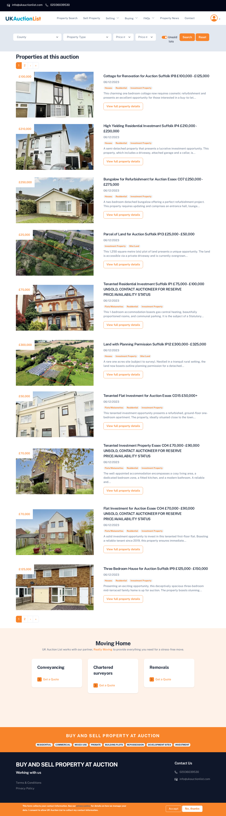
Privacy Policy (25, 788)
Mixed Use (81, 745)
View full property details (123, 106)
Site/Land (134, 246)
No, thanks (192, 808)
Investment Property (140, 88)
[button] (215, 18)
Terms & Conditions (28, 782)
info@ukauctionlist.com (27, 5)
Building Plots (114, 745)
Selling (110, 18)
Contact (190, 18)
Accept (173, 808)
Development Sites (159, 745)
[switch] (164, 37)
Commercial (62, 745)
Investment (182, 745)
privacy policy (83, 806)
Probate (96, 745)
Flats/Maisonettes (114, 306)
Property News (169, 18)
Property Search (67, 18)
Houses (108, 88)
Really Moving (103, 649)
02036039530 (60, 5)
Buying (129, 18)
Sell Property (91, 18)
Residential (121, 88)
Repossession (135, 745)
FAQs (147, 18)
